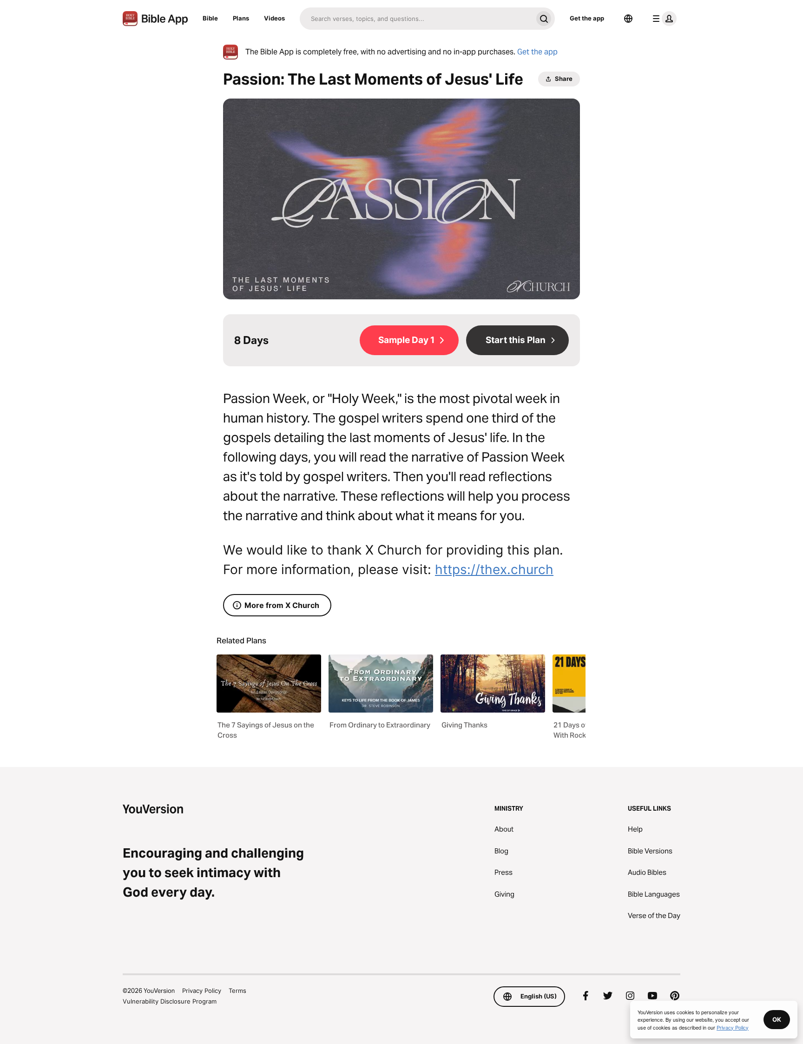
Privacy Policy (201, 990)
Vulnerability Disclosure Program (170, 1001)
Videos (274, 18)
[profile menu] (662, 18)
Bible (210, 18)
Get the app (587, 18)
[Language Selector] (628, 18)
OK (776, 1019)
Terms (237, 990)
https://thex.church (494, 569)
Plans (241, 18)
